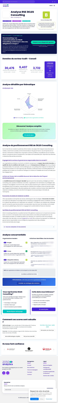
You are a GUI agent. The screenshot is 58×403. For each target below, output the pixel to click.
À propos (29, 372)
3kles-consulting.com (16, 17)
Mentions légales (47, 365)
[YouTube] (55, 2)
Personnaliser (49, 399)
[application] (29, 104)
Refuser (42, 399)
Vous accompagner (32, 370)
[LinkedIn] (53, 2)
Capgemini (25, 218)
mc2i (31, 218)
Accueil (29, 365)
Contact (29, 374)
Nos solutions (30, 367)
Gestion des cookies (48, 375)
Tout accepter (34, 399)
